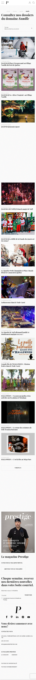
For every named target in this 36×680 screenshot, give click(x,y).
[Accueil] (7, 2)
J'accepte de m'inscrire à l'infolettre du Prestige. (12, 598)
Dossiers (15, 11)
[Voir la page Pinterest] (12, 617)
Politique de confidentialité (9, 663)
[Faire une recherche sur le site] (34, 2)
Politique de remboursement (9, 667)
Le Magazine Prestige (8, 652)
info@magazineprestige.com (9, 644)
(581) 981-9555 (5, 641)
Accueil (8, 11)
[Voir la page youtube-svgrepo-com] (28, 617)
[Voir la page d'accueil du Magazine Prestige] (18, 609)
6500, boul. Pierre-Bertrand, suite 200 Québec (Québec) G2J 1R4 (17, 636)
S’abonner (14, 654)
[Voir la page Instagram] (23, 617)
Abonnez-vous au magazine (13, 569)
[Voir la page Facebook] (6, 617)
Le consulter (4, 654)
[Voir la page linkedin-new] (17, 617)
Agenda (21, 11)
